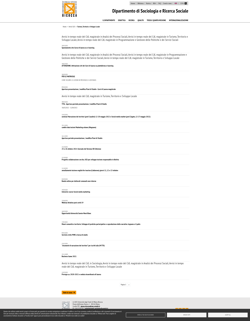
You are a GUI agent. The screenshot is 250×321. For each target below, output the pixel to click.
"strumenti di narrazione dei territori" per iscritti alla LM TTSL (83, 245)
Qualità (141, 20)
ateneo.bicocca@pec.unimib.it (90, 306)
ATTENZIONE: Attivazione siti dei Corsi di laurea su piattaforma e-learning (87, 65)
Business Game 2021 (69, 256)
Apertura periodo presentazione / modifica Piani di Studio (82, 138)
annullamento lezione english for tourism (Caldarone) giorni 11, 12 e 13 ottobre (90, 170)
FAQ (159, 3)
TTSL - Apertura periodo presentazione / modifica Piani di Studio (84, 104)
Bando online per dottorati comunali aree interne (79, 181)
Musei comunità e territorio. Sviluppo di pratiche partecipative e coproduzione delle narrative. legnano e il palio (101, 224)
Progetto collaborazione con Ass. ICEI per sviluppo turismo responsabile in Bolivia (90, 159)
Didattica (121, 20)
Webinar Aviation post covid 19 (72, 202)
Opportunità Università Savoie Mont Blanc (76, 213)
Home (64, 27)
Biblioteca (141, 3)
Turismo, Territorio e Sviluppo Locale (88, 27)
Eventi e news (167, 3)
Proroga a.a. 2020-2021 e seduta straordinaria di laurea (81, 274)
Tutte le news (67, 292)
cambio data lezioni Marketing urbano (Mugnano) (79, 127)
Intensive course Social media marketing (76, 192)
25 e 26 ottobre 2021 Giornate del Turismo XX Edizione (81, 149)
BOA (154, 3)
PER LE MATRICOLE (68, 76)
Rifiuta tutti (186, 315)
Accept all (228, 315)
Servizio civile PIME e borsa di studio (75, 235)
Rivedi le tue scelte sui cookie (145, 315)
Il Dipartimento (109, 20)
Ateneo (133, 3)
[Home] (69, 9)
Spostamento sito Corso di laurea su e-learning (78, 47)
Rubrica (148, 3)
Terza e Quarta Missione (156, 20)
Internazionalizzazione (178, 20)
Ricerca (131, 20)
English (176, 3)
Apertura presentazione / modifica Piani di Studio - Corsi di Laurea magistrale (89, 89)
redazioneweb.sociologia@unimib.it (96, 308)
